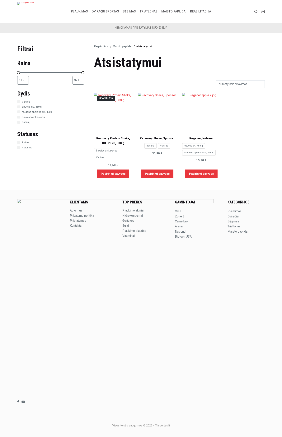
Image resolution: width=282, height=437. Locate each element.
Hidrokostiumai (132, 215)
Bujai (125, 225)
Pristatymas (78, 220)
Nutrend (180, 231)
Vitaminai (128, 236)
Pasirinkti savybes (113, 173)
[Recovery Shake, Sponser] (157, 112)
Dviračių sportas (105, 11)
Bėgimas (129, 11)
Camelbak (181, 221)
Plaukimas (79, 11)
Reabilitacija (200, 11)
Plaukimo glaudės (134, 231)
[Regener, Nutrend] (201, 112)
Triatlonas (148, 11)
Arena (179, 226)
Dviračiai (233, 216)
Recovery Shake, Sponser (157, 138)
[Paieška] (256, 11)
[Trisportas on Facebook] (18, 402)
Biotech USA (183, 236)
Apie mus (76, 210)
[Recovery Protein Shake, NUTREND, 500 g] (113, 112)
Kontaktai (76, 225)
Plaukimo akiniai (133, 210)
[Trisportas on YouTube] (23, 402)
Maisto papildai (173, 11)
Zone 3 (179, 216)
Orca (178, 211)
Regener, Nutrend (201, 138)
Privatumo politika (82, 215)
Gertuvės (128, 220)
